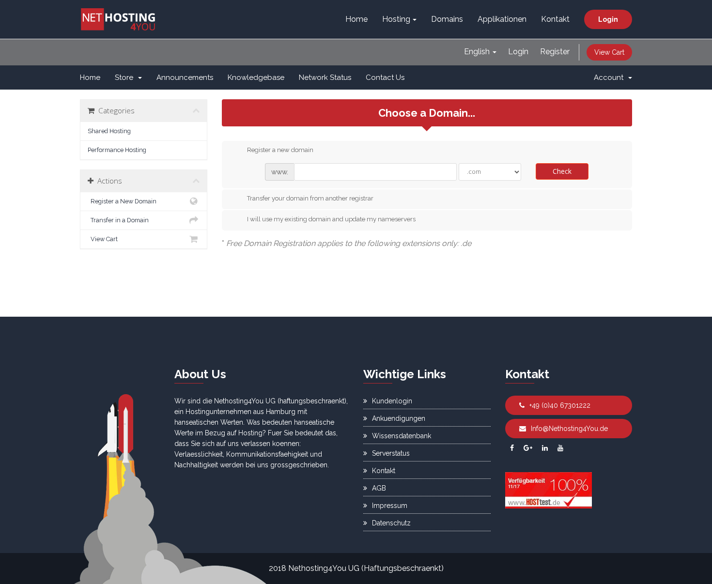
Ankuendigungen (398, 418)
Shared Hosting (109, 131)
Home (356, 19)
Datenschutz (391, 523)
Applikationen (502, 19)
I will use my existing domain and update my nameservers (331, 219)
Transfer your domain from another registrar (310, 198)
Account (610, 77)
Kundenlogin (392, 401)
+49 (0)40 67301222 (559, 405)
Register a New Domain (122, 201)
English (478, 51)
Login (608, 19)
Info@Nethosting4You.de (569, 428)
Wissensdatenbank (401, 436)
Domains (447, 19)
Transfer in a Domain (118, 220)
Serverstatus (391, 453)
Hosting (396, 19)
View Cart (609, 52)
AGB (379, 488)
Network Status (325, 77)
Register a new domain (280, 150)
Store (126, 77)
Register (555, 51)
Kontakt (555, 19)
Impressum (389, 505)
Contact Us (385, 77)
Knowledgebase (256, 77)
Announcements (184, 77)
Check (562, 171)
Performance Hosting (117, 150)
